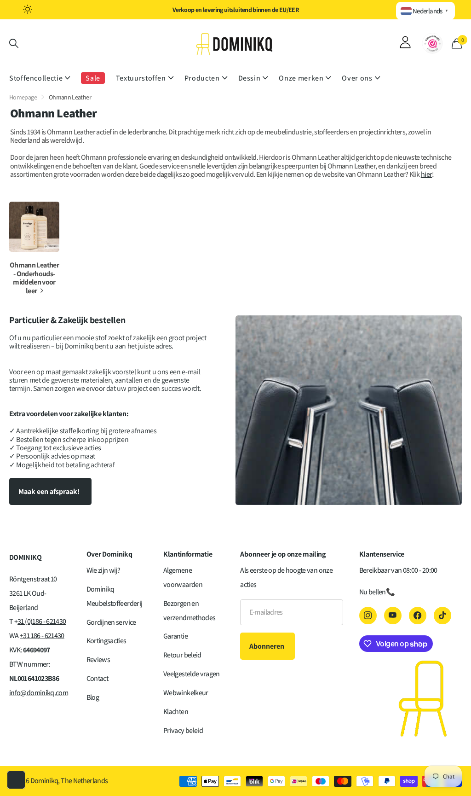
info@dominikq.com (38, 692)
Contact (97, 678)
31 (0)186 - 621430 (41, 621)
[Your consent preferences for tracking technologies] (16, 780)
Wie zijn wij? (103, 570)
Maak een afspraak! (49, 491)
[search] (13, 43)
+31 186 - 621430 (42, 635)
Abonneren (267, 646)
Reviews (98, 659)
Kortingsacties (106, 640)
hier (426, 174)
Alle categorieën (39, 78)
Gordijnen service (111, 622)
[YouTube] (393, 615)
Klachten (175, 711)
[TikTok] (442, 615)
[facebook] (417, 615)
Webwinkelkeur (185, 692)
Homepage (23, 97)
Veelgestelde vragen (191, 674)
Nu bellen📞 (377, 592)
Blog (92, 697)
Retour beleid (182, 655)
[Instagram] (368, 615)
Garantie (175, 636)
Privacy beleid (183, 730)
